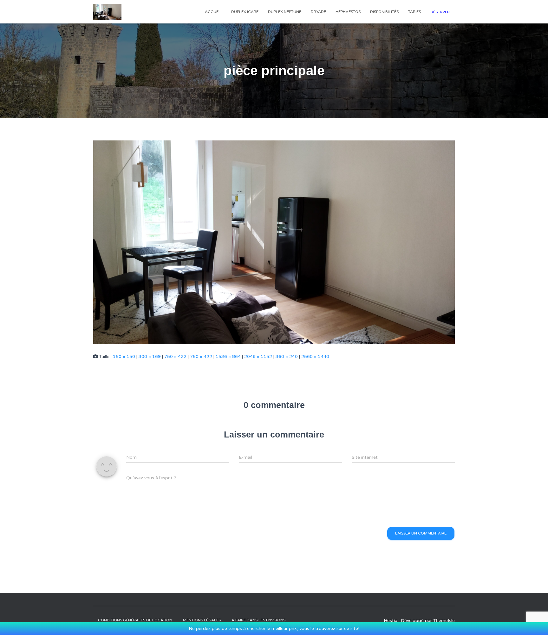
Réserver (440, 12)
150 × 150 (124, 356)
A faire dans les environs (258, 620)
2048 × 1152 (258, 356)
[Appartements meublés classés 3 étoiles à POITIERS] (107, 12)
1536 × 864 (228, 356)
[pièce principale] (274, 241)
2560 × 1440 (315, 356)
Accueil (213, 12)
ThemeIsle (444, 620)
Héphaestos (348, 12)
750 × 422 (175, 356)
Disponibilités (384, 12)
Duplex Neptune (284, 12)
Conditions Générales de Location (135, 620)
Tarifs (414, 12)
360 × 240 (287, 356)
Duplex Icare (244, 12)
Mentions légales (202, 620)
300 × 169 (150, 356)
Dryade (318, 12)
